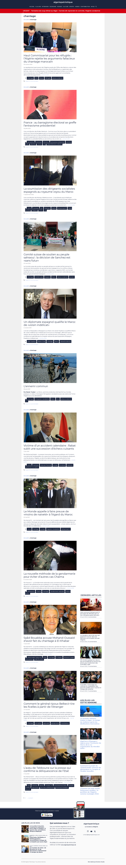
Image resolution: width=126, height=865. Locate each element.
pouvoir (28, 789)
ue (45, 210)
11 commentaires (92, 666)
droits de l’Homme (45, 465)
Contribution (85, 6)
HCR (36, 78)
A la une (38, 6)
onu (58, 399)
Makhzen (47, 208)
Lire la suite (45, 75)
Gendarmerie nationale (57, 591)
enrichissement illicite (60, 785)
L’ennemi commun (36, 386)
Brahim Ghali (41, 341)
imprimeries (35, 787)
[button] (96, 6)
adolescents (30, 591)
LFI (44, 144)
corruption (38, 723)
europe (55, 465)
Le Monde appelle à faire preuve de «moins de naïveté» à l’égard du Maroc (48, 513)
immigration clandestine (42, 399)
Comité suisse (39, 277)
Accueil (31, 6)
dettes (41, 785)
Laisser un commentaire (31, 81)
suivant (30, 798)
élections (46, 142)
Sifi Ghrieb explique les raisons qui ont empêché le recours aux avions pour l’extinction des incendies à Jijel (90, 662)
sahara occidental (57, 78)
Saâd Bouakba (39, 659)
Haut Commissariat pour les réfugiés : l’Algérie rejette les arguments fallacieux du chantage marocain (49, 58)
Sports (71, 6)
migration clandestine (53, 529)
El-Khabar (59, 657)
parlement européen (32, 467)
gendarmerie (55, 723)
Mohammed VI (62, 208)
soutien (72, 277)
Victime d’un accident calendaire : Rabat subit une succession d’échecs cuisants (50, 447)
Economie (53, 6)
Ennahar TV (48, 785)
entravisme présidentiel (57, 142)
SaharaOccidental (65, 341)
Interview (45, 6)
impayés (71, 785)
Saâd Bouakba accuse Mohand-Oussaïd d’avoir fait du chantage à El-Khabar (49, 639)
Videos (77, 6)
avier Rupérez (31, 341)
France (39, 144)
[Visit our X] (95, 831)
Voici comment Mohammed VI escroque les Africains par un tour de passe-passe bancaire (90, 613)
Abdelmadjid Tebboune (34, 657)
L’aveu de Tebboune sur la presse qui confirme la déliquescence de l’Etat (47, 769)
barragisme (30, 142)
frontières (62, 465)
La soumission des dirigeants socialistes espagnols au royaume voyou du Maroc (49, 190)
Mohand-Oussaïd (69, 657)
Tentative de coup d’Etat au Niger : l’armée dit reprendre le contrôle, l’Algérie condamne (65, 11)
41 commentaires (92, 641)
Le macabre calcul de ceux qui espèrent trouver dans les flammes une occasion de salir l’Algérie (90, 638)
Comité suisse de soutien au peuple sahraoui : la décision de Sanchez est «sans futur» (47, 257)
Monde (59, 6)
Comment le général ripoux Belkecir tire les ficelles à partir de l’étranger (49, 705)
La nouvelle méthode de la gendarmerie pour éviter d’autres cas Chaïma (49, 575)
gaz (41, 208)
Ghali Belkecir (65, 723)
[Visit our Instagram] (91, 831)
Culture (65, 6)
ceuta (29, 208)
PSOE (40, 210)
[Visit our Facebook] (88, 831)
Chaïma (38, 591)
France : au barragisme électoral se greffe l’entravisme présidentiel (50, 124)
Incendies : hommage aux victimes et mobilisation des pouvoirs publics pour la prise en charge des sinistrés (90, 687)
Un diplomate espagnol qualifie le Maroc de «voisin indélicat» (50, 323)
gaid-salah (46, 723)
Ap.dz (92, 6)
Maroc (41, 78)
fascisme (33, 144)
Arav (28, 785)
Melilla (54, 208)
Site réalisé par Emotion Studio (96, 862)
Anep (45, 657)
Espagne (47, 277)
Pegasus (34, 210)
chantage (30, 78)
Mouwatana (29, 659)
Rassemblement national (54, 144)
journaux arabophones (47, 787)
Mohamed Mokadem (62, 787)
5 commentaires (92, 617)
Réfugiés (47, 78)
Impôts (28, 787)
